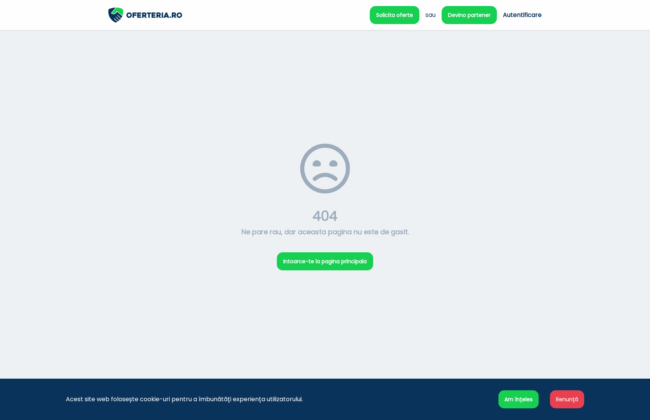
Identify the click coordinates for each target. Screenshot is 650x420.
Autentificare (522, 15)
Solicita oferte (394, 15)
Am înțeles (518, 399)
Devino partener (469, 15)
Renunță (567, 399)
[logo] (216, 15)
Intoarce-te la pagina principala (325, 261)
